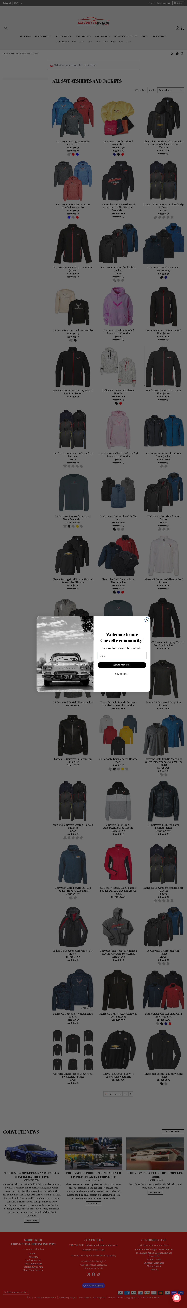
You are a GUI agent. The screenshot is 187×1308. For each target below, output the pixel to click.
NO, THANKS (122, 674)
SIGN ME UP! (122, 665)
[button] (176, 1297)
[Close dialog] (147, 620)
